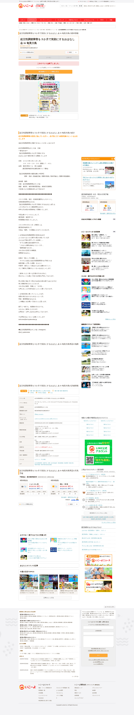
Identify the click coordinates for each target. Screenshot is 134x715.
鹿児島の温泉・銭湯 (25, 639)
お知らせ (69, 57)
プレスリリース (96, 695)
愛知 (52, 23)
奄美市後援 (37, 464)
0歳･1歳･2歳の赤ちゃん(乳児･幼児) (40, 391)
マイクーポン (83, 1)
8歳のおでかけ (90, 435)
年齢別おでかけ (73, 20)
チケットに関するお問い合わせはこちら (98, 659)
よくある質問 (59, 690)
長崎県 (101, 517)
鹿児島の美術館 (69, 633)
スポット (23, 20)
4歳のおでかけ (90, 428)
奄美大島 (71, 463)
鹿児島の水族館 (24, 634)
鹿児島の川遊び (37, 628)
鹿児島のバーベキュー (42, 616)
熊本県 (106, 517)
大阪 (67, 23)
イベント (32, 20)
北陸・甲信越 (58, 23)
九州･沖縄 (86, 517)
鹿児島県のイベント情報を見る (49, 71)
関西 (65, 23)
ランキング (61, 20)
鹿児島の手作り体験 (35, 622)
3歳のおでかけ (107, 424)
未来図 (94, 690)
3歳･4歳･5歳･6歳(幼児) (61, 391)
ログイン (112, 1)
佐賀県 (96, 517)
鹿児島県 (98, 519)
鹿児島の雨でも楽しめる (26, 633)
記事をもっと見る (49, 597)
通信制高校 (60, 463)
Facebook (41, 698)
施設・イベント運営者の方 (45, 687)
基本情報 (28, 57)
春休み (85, 6)
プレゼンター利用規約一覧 (62, 687)
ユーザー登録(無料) (104, 1)
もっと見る (74, 676)
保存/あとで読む (94, 1)
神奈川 (38, 23)
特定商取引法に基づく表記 (45, 700)
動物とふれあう (100, 6)
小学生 (32, 392)
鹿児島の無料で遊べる (38, 626)
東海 (49, 23)
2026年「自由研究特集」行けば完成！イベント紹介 (32, 648)
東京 (35, 23)
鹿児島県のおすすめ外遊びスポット (92, 549)
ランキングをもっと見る (109, 522)
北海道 (27, 23)
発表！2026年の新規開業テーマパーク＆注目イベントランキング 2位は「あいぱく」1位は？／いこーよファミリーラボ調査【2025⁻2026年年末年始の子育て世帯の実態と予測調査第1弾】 (52, 671)
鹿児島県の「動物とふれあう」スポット (93, 534)
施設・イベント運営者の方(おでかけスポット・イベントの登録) (44, 653)
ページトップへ (110, 607)
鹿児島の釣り (52, 616)
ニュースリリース (43, 695)
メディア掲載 (59, 695)
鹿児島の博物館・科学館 (59, 633)
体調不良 (45, 463)
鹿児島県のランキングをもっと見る (98, 513)
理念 (76, 690)
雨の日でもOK (91, 6)
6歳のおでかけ (90, 431)
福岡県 (91, 517)
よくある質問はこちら (98, 662)
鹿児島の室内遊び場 (38, 633)
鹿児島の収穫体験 (58, 622)
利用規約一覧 (42, 690)
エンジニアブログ (79, 698)
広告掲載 (41, 693)
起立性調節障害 (38, 463)
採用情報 (77, 695)
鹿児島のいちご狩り (70, 639)
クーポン (48, 57)
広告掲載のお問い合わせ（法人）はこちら (98, 650)
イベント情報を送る (28, 52)
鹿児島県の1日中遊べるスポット (91, 542)
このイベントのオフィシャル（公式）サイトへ (46, 418)
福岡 (91, 23)
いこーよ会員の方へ (98, 664)
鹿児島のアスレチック (61, 626)
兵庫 (73, 23)
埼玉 (45, 23)
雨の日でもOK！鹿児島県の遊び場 (92, 538)
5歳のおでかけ (107, 428)
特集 (111, 20)
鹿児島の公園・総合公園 (26, 628)
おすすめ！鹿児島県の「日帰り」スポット (94, 530)
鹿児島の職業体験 (68, 622)
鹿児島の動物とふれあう (47, 622)
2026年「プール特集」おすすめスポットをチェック (61, 646)
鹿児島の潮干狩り (59, 639)
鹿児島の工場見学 (24, 622)
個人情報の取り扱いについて (98, 648)
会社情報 (94, 693)
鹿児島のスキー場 (35, 639)
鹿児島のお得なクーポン (26, 626)
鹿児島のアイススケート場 (47, 639)
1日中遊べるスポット (110, 6)
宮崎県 (93, 519)
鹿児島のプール (68, 616)
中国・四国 (79, 23)
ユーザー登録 (23, 653)
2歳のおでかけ (90, 424)
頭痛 (49, 463)
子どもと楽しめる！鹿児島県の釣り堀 (93, 546)
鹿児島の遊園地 (24, 616)
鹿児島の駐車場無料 (50, 626)
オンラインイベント (46, 20)
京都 (70, 23)
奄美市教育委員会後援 (46, 464)
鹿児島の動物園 (32, 616)
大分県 (111, 517)
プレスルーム (59, 693)
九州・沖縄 (86, 23)
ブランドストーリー (97, 687)
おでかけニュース (89, 20)
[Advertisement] (48, 338)
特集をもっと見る (110, 319)
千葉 (42, 23)
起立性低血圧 (54, 463)
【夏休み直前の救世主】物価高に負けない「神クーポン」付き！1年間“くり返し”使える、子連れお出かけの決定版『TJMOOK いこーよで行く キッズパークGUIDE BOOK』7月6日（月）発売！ (52, 665)
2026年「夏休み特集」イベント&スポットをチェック (33, 646)
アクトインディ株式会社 (93, 684)
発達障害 (66, 463)
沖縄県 (104, 519)
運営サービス (78, 693)
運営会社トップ (78, 687)
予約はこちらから (39, 414)
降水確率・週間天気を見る (69, 497)
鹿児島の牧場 (60, 616)
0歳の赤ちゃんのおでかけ (90, 420)
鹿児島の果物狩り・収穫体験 (27, 641)
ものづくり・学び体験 (40, 459)
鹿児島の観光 (23, 618)
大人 (51, 392)
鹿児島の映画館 (48, 633)
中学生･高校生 (42, 392)
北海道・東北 (22, 23)
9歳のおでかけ (107, 435)
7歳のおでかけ (107, 431)
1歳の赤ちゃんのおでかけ (107, 420)
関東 (32, 23)
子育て (102, 20)
